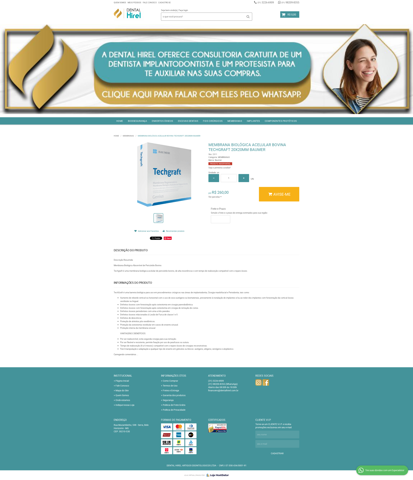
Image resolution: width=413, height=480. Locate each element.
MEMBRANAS (234, 120)
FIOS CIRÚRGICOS (213, 120)
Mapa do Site (122, 390)
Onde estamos (123, 400)
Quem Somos (120, 2)
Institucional (123, 375)
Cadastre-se (164, 2)
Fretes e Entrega (171, 390)
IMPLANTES (253, 120)
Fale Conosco (150, 2)
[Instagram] (258, 382)
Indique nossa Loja (125, 404)
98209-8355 (290, 2)
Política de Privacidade (174, 409)
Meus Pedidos (134, 2)
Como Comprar (170, 380)
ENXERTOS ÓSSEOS (162, 120)
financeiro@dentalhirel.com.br (223, 390)
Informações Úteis (173, 375)
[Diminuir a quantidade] (213, 178)
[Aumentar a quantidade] (243, 178)
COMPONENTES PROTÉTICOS (281, 120)
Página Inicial (122, 380)
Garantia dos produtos (174, 395)
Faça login (183, 10)
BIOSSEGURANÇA (137, 120)
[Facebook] (266, 382)
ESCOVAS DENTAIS (188, 120)
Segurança (168, 400)
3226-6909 (265, 2)
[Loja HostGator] (217, 475)
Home (119, 120)
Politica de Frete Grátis (174, 404)
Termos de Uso (170, 385)
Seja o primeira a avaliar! (219, 167)
